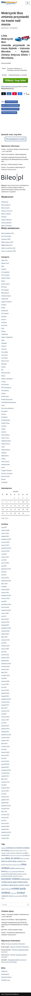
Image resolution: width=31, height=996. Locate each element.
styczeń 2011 (5, 823)
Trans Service (5, 461)
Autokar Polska (5, 278)
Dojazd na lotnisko (6, 301)
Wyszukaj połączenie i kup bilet (15, 139)
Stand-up (3, 216)
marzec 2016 (5, 648)
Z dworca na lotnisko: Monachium (15, 944)
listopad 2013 (5, 731)
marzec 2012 (5, 791)
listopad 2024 (5, 536)
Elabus (3, 307)
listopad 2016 (5, 625)
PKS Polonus (5, 384)
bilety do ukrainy (25, 858)
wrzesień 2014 (5, 702)
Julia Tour (4, 349)
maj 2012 (3, 785)
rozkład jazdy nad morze (9, 112)
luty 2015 (3, 687)
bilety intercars (9, 864)
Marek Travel (5, 361)
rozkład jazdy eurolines (16, 885)
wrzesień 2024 (5, 542)
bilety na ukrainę (17, 864)
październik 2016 (6, 628)
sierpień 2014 (5, 705)
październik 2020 (6, 580)
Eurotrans (4, 322)
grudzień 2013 (5, 728)
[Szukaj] (28, 904)
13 (7, 505)
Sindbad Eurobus (6, 441)
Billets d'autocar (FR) (7, 242)
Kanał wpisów (5, 974)
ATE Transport (5, 275)
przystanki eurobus (21, 874)
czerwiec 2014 (5, 711)
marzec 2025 (5, 533)
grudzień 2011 (5, 799)
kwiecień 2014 (5, 717)
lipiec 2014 (4, 708)
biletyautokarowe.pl (13, 855)
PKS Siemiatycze (6, 387)
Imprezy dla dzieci (6, 219)
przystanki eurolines (7, 876)
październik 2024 (6, 539)
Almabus (3, 269)
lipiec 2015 (4, 672)
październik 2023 (6, 548)
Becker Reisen (5, 284)
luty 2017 (3, 616)
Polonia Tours (5, 396)
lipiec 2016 (4, 637)
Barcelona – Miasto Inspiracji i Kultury (11, 164)
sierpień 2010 (5, 838)
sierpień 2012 (5, 776)
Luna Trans (4, 355)
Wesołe (3, 479)
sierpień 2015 (5, 669)
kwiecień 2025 (5, 530)
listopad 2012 (5, 767)
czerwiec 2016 (5, 640)
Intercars (3, 346)
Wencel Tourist (5, 476)
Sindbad (21, 893)
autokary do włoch (14, 850)
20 (7, 509)
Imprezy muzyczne (6, 211)
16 (19, 505)
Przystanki (4, 411)
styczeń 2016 (5, 654)
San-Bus (3, 426)
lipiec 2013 (4, 743)
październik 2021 (6, 569)
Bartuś (3, 281)
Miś (2, 370)
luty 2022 (3, 566)
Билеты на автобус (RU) (8, 251)
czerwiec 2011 (5, 814)
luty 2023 (3, 560)
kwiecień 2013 (5, 752)
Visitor (3, 467)
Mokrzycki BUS (5, 373)
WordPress (15, 994)
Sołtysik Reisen (5, 449)
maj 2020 (3, 586)
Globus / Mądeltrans (7, 337)
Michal (6, 28)
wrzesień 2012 (5, 773)
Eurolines (4, 316)
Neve (2, 994)
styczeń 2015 (5, 690)
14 (11, 505)
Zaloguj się (4, 971)
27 (7, 513)
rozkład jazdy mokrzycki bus (10, 109)
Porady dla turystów (6, 399)
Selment (3, 432)
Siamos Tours (5, 438)
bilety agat (22, 853)
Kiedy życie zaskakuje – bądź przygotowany (13, 154)
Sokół (2, 447)
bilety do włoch (6, 861)
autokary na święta (5, 853)
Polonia (3, 393)
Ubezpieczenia (5, 464)
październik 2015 (6, 663)
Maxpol (3, 367)
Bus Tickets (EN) (6, 236)
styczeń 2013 (5, 761)
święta (2, 898)
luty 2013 (3, 758)
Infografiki (4, 343)
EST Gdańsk (5, 313)
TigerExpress (5, 455)
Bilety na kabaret (6, 214)
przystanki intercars (18, 876)
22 (15, 509)
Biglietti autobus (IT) (6, 245)
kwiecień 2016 (5, 646)
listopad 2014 (5, 696)
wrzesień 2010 (5, 835)
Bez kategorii (5, 290)
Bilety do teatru (5, 208)
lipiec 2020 (4, 583)
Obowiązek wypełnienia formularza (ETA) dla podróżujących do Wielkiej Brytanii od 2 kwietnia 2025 (14, 159)
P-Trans (3, 381)
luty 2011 (3, 820)
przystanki (4, 874)
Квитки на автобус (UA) (8, 248)
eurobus (12, 868)
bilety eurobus (18, 861)
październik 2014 (6, 699)
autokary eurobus (22, 850)
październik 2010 (6, 832)
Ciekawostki (4, 298)
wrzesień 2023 (5, 551)
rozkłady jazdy (13, 893)
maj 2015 (3, 678)
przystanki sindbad (10, 879)
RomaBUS (4, 417)
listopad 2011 (5, 802)
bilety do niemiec (12, 858)
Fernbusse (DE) (5, 239)
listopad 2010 (5, 829)
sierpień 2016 (5, 634)
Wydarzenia (4, 202)
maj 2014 (3, 714)
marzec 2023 (5, 557)
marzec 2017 (5, 613)
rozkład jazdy (25, 879)
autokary (3, 848)
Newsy (3, 375)
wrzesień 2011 (5, 808)
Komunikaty (4, 352)
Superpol (3, 452)
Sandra (3, 429)
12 (3, 505)
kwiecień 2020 (5, 589)
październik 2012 (6, 770)
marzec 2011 (5, 817)
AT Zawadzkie (5, 272)
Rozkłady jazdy (5, 420)
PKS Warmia (5, 390)
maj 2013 (3, 749)
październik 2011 (6, 805)
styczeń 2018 (5, 607)
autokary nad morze (11, 101)
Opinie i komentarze (7, 378)
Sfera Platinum (5, 435)
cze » (6, 518)
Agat (2, 266)
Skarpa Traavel (5, 444)
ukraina (20, 896)
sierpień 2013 (5, 740)
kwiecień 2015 (5, 681)
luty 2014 (3, 722)
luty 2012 (3, 794)
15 (15, 505)
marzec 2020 (5, 592)
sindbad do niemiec (7, 896)
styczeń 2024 (5, 545)
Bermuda (3, 287)
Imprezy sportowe (6, 222)
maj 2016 (3, 643)
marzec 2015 (5, 684)
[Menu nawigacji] (28, 2)
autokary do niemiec (14, 848)
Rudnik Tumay (5, 423)
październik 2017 (6, 610)
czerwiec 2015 (5, 675)
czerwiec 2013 (5, 746)
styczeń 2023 (5, 563)
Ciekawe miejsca (6, 296)
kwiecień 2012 (5, 788)
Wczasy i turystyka (6, 473)
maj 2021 (3, 572)
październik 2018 (6, 604)
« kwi (2, 518)
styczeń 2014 (5, 725)
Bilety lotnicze (5, 293)
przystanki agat (11, 874)
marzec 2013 (5, 755)
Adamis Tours (5, 263)
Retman (3, 414)
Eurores (3, 319)
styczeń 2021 (5, 577)
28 (11, 513)
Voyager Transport (6, 470)
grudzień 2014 (5, 693)
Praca (3, 405)
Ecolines (3, 304)
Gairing (3, 331)
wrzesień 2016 (5, 631)
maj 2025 (3, 527)
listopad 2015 (5, 660)
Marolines (4, 364)
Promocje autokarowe (7, 408)
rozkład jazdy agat (8, 882)
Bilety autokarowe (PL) (7, 233)
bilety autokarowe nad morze (10, 105)
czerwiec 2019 (5, 598)
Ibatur (2, 340)
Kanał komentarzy (6, 977)
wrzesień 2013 (5, 737)
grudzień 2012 (5, 764)
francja (22, 868)
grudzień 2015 (5, 657)
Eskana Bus (4, 310)
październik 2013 (6, 734)
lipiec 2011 (4, 811)
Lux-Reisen (4, 358)
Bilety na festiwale (6, 225)
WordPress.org (5, 980)
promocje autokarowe (18, 871)
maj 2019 (3, 601)
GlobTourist (4, 334)
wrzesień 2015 (5, 666)
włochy (24, 896)
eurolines (17, 868)
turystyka (16, 896)
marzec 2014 (5, 720)
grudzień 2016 (5, 622)
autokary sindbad (15, 853)
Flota (2, 328)
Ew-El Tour (4, 325)
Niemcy (4, 871)
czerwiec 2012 (5, 782)
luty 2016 (3, 651)
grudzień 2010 (5, 826)
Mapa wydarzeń (5, 205)
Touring (3, 458)
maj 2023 (3, 554)
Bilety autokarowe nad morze (9, 86)
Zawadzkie (4, 482)
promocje (10, 871)
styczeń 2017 (5, 619)
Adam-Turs (4, 260)
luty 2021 (3, 574)
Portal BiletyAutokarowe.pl (8, 402)
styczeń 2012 (5, 796)
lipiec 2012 (4, 779)
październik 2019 (6, 595)
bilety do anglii (20, 855)
